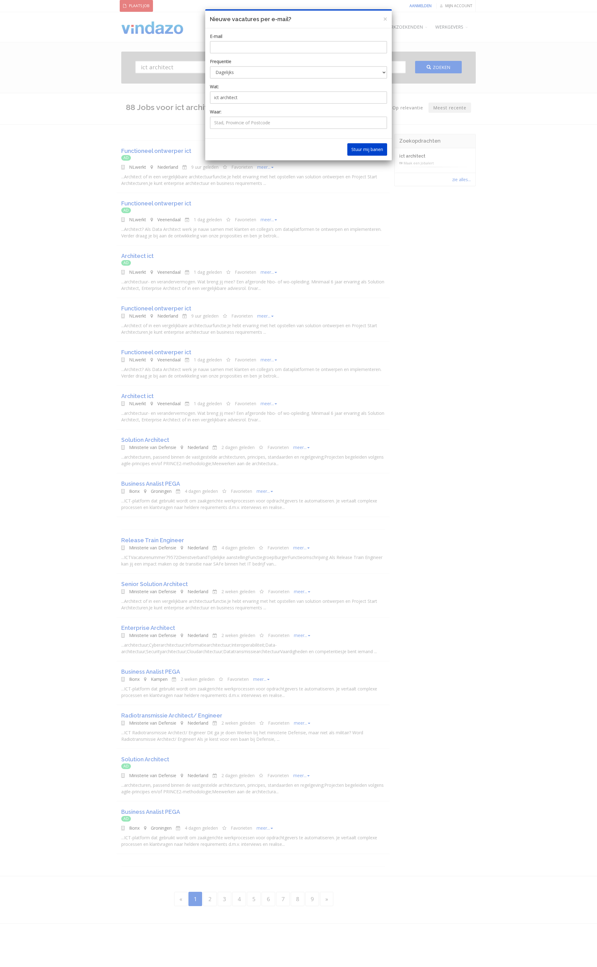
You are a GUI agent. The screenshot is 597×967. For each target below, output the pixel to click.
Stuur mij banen (367, 149)
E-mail (216, 36)
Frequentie (220, 61)
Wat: (214, 86)
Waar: (215, 112)
